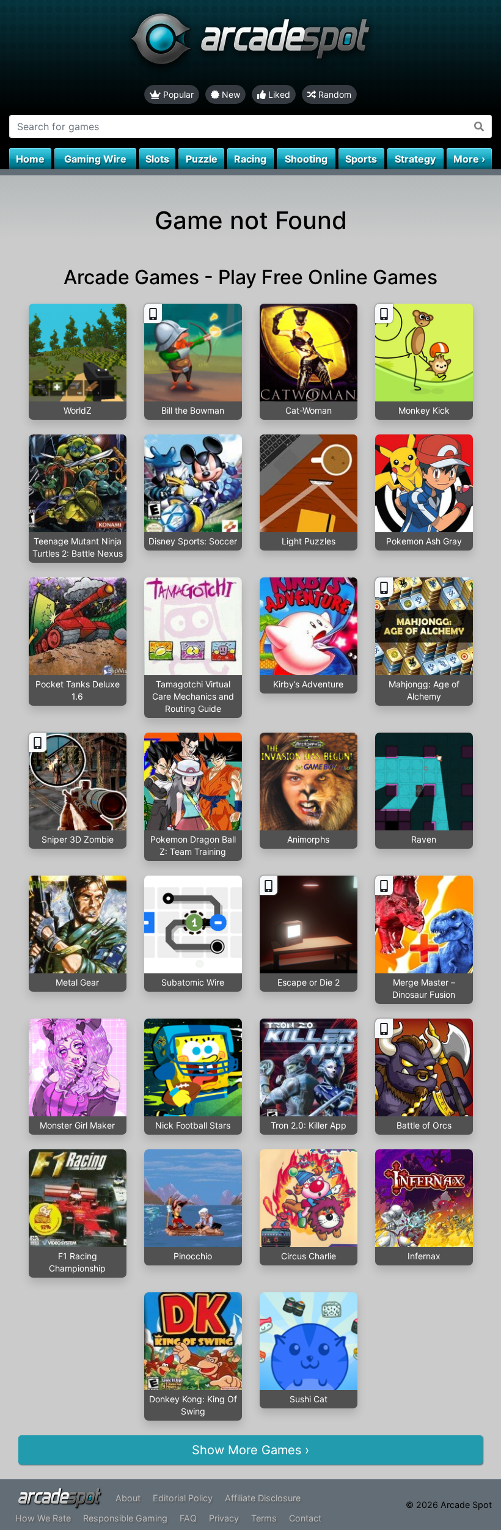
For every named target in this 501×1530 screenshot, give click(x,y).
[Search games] (479, 126)
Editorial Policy (183, 1498)
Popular (177, 94)
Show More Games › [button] (250, 1450)
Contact (305, 1518)
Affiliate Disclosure (263, 1498)
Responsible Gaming (125, 1518)
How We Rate (43, 1518)
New (229, 94)
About (128, 1498)
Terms (264, 1518)
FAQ (188, 1518)
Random (333, 94)
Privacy (224, 1518)
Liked (278, 94)
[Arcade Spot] (250, 42)
